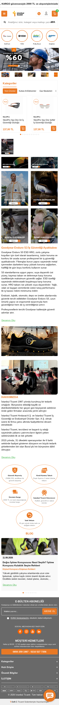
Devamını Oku (8, 320)
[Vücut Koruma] (14, 188)
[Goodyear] (29, 341)
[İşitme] (44, 225)
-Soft (13, 702)
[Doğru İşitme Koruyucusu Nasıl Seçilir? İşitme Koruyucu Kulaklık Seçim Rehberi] (29, 546)
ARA (53, 22)
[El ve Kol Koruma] (7, 146)
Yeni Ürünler (10, 91)
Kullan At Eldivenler (27, 91)
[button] (20, 134)
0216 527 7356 (38, 651)
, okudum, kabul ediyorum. (31, 618)
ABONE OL (49, 611)
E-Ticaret (20, 702)
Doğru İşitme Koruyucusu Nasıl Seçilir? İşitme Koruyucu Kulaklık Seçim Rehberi (28, 564)
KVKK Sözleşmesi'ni (20, 618)
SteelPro (6, 117)
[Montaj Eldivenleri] (14, 225)
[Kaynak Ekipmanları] (44, 188)
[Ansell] (29, 57)
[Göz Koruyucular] (14, 162)
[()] (55, 14)
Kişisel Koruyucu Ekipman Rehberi (19, 569)
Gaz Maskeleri (45, 91)
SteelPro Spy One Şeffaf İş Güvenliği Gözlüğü (44, 121)
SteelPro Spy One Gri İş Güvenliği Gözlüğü (13, 121)
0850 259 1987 (21, 651)
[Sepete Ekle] (23, 128)
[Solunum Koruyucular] (44, 162)
